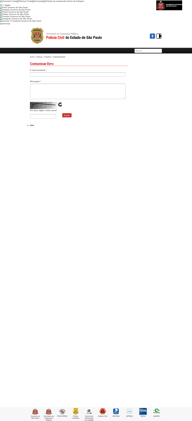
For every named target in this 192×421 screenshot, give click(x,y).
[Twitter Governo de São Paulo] (14, 14)
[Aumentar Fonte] (8, 1)
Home (32, 57)
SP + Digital (5, 5)
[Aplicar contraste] (37, 1)
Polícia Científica (75, 417)
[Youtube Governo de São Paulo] (15, 16)
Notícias (39, 57)
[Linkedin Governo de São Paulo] (15, 10)
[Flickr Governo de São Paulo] (14, 7)
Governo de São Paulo (35, 417)
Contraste (159, 36)
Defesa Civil (102, 416)
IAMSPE (156, 416)
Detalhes (47, 57)
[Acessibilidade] (152, 36)
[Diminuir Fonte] (24, 1)
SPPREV (129, 416)
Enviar (67, 115)
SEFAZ (143, 416)
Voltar (32, 125)
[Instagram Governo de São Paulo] (16, 19)
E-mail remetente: (38, 70)
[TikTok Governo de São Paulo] (14, 12)
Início (71, 35)
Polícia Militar (62, 416)
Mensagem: (35, 81)
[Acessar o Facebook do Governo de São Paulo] (20, 21)
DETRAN (116, 416)
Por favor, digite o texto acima (43, 110)
